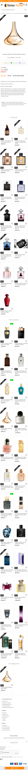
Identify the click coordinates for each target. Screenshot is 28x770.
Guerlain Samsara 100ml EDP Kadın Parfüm (6, 311)
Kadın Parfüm (9, 13)
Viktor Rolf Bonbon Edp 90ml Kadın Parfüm (7, 598)
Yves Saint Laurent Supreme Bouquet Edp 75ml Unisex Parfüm (21, 515)
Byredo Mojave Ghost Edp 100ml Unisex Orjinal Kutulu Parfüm (21, 430)
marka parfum (15, 104)
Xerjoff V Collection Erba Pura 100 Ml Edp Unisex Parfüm (20, 401)
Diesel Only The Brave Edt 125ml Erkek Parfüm (7, 543)
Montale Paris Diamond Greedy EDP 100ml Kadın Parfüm (20, 655)
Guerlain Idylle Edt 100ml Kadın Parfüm (6, 429)
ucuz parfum (23, 103)
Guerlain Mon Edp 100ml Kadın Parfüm (6, 284)
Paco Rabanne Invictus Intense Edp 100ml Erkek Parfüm (6, 626)
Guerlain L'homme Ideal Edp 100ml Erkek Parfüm (7, 170)
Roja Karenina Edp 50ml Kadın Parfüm (20, 598)
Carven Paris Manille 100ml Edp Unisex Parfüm (7, 400)
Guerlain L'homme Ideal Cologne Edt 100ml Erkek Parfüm (20, 142)
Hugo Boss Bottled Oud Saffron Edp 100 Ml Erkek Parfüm (6, 372)
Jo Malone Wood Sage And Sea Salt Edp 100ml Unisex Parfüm (21, 372)
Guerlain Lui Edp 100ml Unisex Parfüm (20, 255)
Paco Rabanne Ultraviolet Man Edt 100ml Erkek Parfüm (21, 570)
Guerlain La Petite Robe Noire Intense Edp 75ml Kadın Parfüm (6, 256)
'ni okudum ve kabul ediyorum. (12, 757)
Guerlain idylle (18, 103)
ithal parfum (10, 104)
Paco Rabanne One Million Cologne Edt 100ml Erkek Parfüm (20, 458)
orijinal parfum (21, 104)
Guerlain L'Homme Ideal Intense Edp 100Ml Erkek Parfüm (6, 198)
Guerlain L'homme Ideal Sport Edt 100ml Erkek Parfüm (20, 198)
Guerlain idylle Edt (11, 103)
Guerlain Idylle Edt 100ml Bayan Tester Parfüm (14, 102)
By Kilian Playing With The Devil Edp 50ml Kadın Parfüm (7, 486)
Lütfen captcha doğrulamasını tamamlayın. (3, 748)
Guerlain (6, 69)
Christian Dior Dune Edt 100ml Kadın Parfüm (20, 486)
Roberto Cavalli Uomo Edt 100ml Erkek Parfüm (20, 543)
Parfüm (4, 13)
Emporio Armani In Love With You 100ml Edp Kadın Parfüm (7, 458)
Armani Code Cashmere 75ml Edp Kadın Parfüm (21, 625)
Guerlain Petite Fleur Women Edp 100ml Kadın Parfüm (21, 284)
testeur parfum (4, 104)
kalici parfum (4, 105)
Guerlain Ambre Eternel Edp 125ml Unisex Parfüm (7, 141)
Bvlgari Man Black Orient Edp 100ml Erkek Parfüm (21, 344)
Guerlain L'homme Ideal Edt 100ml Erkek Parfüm (21, 170)
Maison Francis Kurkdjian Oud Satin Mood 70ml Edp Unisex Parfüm (6, 515)
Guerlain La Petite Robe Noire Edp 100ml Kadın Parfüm (20, 227)
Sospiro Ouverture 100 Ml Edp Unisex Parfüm (6, 344)
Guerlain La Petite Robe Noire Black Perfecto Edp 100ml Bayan (6, 227)
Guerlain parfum (5, 103)
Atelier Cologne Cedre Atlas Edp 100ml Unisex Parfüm (7, 570)
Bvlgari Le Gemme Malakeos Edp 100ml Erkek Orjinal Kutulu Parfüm (7, 655)
